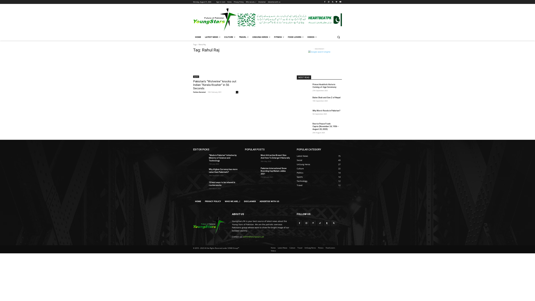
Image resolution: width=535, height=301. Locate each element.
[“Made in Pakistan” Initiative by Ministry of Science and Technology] (200, 158)
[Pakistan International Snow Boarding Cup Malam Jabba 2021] (251, 172)
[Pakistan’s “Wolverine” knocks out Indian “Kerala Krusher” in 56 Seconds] (215, 66)
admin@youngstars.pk (253, 236)
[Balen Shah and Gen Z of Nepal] (303, 101)
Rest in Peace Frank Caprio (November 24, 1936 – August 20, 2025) (326, 126)
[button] (338, 37)
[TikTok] (320, 223)
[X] (332, 2)
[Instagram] (328, 2)
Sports (196, 77)
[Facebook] (324, 2)
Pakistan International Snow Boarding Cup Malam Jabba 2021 (273, 171)
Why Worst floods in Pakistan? (326, 111)
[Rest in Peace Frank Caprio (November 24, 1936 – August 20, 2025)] (303, 127)
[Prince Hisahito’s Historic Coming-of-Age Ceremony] (303, 88)
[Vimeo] (336, 2)
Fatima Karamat (199, 92)
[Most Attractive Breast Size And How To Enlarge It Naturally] (251, 158)
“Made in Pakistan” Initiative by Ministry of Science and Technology (223, 158)
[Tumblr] (327, 223)
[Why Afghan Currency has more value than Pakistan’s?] (200, 173)
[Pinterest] (313, 223)
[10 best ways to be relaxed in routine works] (200, 186)
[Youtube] (340, 2)
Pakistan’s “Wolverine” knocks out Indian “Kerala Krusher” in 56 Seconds (214, 85)
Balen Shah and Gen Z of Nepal (327, 97)
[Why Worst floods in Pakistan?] (303, 114)
